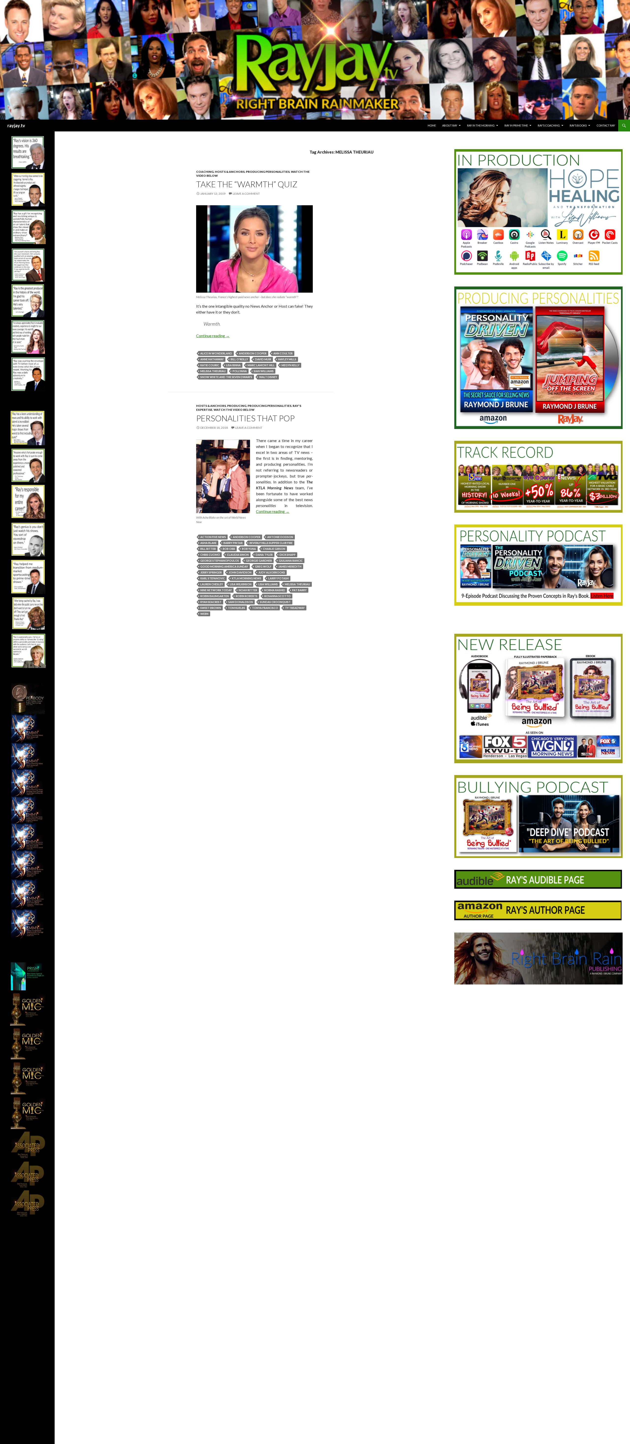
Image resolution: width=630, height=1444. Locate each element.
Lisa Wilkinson (241, 584)
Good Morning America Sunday (224, 566)
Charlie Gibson (274, 548)
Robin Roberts (246, 596)
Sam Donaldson (240, 601)
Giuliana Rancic (291, 560)
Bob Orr (229, 548)
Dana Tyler (264, 554)
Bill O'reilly (239, 359)
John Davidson (240, 572)
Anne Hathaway (212, 359)
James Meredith (289, 566)
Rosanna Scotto (277, 596)
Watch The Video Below (234, 410)
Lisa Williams (268, 584)
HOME (432, 125)
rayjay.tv (16, 125)
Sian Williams (264, 371)
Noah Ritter (248, 590)
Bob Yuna (249, 548)
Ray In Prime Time (516, 125)
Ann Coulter (283, 353)
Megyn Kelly (290, 365)
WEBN (204, 613)
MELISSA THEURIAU (213, 371)
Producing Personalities (268, 172)
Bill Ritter (208, 548)
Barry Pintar (233, 542)
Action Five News (213, 537)
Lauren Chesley (211, 584)
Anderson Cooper (253, 353)
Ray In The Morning (481, 125)
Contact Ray (606, 125)
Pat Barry (299, 590)
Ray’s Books (578, 125)
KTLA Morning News (246, 578)
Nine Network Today (216, 590)
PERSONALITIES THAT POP (245, 418)
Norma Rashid (274, 590)
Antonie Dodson (280, 537)
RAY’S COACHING (549, 125)
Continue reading (213, 335)
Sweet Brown (210, 607)
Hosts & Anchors (230, 172)
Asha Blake (208, 542)
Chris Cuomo (210, 554)
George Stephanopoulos (219, 560)
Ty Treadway (295, 607)
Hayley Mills (287, 359)
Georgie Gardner (259, 560)
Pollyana (240, 371)
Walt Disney (268, 377)
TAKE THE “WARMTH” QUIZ (247, 184)
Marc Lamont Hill (261, 365)
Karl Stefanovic (212, 578)
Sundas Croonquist (275, 601)
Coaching (205, 172)
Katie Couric (209, 365)
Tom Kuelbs (236, 607)
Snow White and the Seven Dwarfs (226, 377)
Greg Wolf (263, 566)
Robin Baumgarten (214, 596)
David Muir (263, 359)
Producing (236, 406)
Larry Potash (278, 578)
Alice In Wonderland (216, 353)
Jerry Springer (211, 572)
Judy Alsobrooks (271, 572)
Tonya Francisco (265, 607)
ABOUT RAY (449, 125)
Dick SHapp (288, 554)
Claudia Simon (238, 554)
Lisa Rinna (233, 365)
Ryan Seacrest (210, 601)
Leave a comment (246, 193)
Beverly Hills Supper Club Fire (271, 542)
